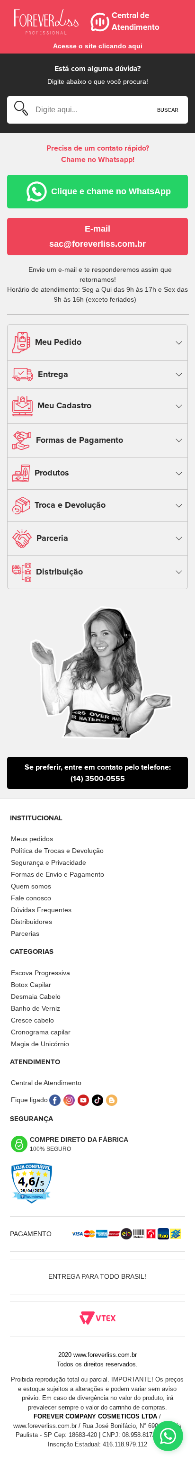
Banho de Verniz (35, 1008)
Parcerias (25, 933)
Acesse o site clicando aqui (97, 46)
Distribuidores (31, 921)
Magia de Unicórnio (40, 1044)
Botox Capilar (31, 984)
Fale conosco (31, 898)
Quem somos (31, 886)
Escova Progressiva (40, 973)
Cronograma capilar (41, 1032)
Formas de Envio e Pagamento (57, 874)
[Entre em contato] (168, 1436)
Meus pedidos (32, 839)
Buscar (167, 110)
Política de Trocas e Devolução (57, 850)
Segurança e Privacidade (48, 862)
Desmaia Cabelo (36, 996)
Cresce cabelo (32, 1020)
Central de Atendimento (46, 1082)
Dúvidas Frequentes (41, 910)
